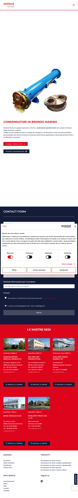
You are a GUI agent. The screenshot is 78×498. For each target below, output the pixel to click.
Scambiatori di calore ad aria (51, 460)
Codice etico (7, 467)
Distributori (7, 465)
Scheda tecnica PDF (14, 144)
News (5, 483)
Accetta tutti (64, 270)
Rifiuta (14, 270)
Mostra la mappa (15, 384)
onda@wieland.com (9, 372)
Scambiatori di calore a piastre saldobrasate (56, 463)
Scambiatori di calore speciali (51, 467)
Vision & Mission (8, 463)
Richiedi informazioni (15, 151)
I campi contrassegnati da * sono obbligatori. (25, 306)
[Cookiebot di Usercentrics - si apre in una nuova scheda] (62, 226)
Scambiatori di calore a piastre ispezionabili (56, 465)
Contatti (6, 491)
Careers (6, 488)
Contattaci (76, 479)
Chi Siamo (6, 460)
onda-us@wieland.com (34, 428)
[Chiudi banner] (75, 226)
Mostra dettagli (67, 264)
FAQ (4, 486)
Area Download (8, 481)
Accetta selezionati (39, 270)
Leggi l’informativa (50, 298)
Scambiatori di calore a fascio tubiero (54, 470)
